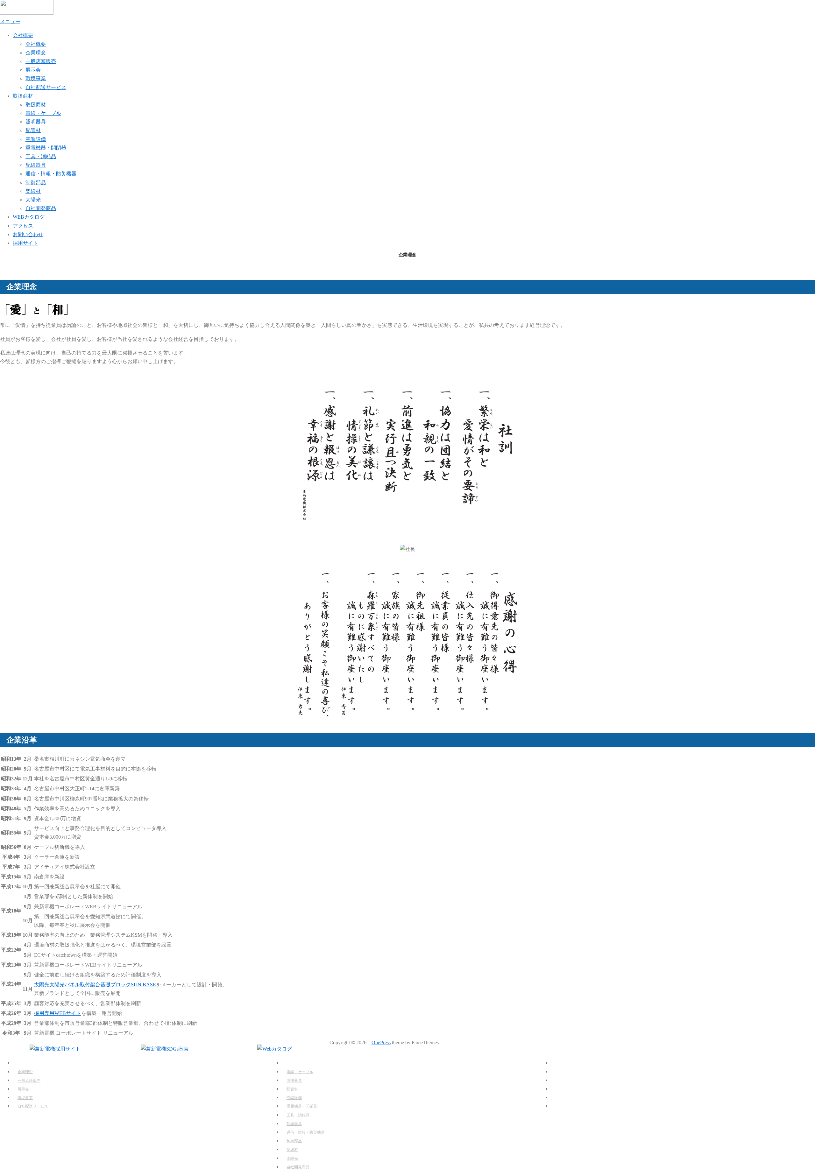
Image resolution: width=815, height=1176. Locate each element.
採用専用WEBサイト (57, 1013)
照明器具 (35, 121)
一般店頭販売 (40, 61)
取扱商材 (23, 96)
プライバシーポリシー (571, 1106)
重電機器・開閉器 (45, 148)
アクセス (23, 226)
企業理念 (35, 52)
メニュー (10, 21)
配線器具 (35, 165)
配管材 (33, 130)
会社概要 (23, 35)
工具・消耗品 (40, 156)
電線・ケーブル (43, 113)
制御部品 (35, 182)
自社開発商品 (40, 208)
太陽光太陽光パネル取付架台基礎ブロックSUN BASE (95, 984)
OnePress (381, 1042)
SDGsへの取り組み (568, 1097)
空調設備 (35, 139)
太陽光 (33, 199)
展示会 (33, 70)
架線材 (33, 191)
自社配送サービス (45, 87)
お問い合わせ (28, 234)
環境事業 (35, 78)
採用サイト (25, 243)
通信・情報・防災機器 (50, 173)
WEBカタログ (29, 217)
